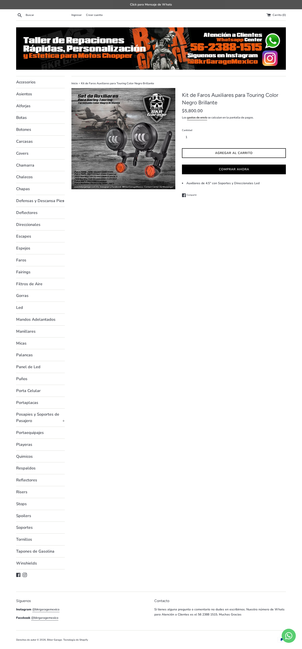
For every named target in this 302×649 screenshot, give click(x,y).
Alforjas (23, 106)
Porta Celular (28, 390)
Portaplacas (27, 402)
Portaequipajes (30, 432)
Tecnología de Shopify (75, 639)
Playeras (24, 444)
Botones (23, 129)
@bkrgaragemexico (45, 609)
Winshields (26, 563)
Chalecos (24, 177)
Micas (21, 343)
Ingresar (76, 15)
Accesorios (26, 82)
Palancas (24, 355)
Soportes (24, 527)
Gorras (22, 295)
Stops (21, 503)
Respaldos (26, 468)
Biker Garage (54, 639)
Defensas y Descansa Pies (40, 200)
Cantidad (187, 130)
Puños (21, 378)
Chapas (23, 188)
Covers (22, 153)
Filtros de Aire (29, 284)
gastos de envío (197, 118)
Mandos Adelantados (35, 319)
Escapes (23, 236)
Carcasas (24, 141)
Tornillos (24, 539)
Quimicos (24, 456)
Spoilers (23, 515)
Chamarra (25, 165)
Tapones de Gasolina (35, 551)
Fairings (23, 272)
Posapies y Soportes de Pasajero (40, 417)
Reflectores (26, 480)
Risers (21, 492)
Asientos (24, 94)
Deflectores (27, 212)
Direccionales (28, 224)
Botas (21, 117)
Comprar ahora (234, 169)
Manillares (26, 331)
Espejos (23, 248)
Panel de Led (28, 367)
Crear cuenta (94, 15)
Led (19, 307)
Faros (21, 260)
